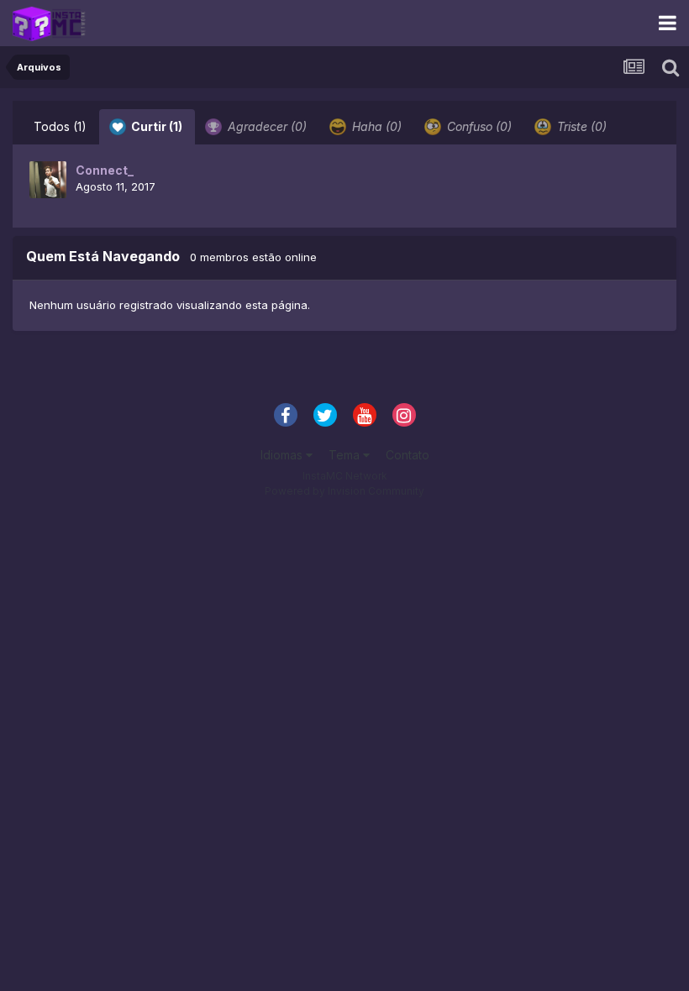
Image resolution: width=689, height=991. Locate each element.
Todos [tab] (60, 126)
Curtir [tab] (155, 126)
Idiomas (283, 455)
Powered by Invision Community (344, 491)
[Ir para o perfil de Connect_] (47, 179)
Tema (346, 455)
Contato (407, 455)
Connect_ (105, 170)
